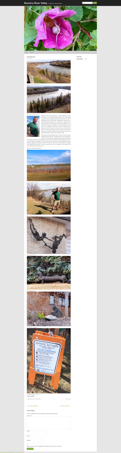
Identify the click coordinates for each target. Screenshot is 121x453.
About (26, 52)
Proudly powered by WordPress (7, 452)
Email (28, 436)
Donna (33, 398)
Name (28, 430)
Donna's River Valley (35, 3)
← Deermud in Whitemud (32, 406)
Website (28, 440)
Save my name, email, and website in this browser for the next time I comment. (44, 446)
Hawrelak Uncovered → (65, 406)
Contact (32, 52)
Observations (38, 398)
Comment (29, 415)
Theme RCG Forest (19, 452)
